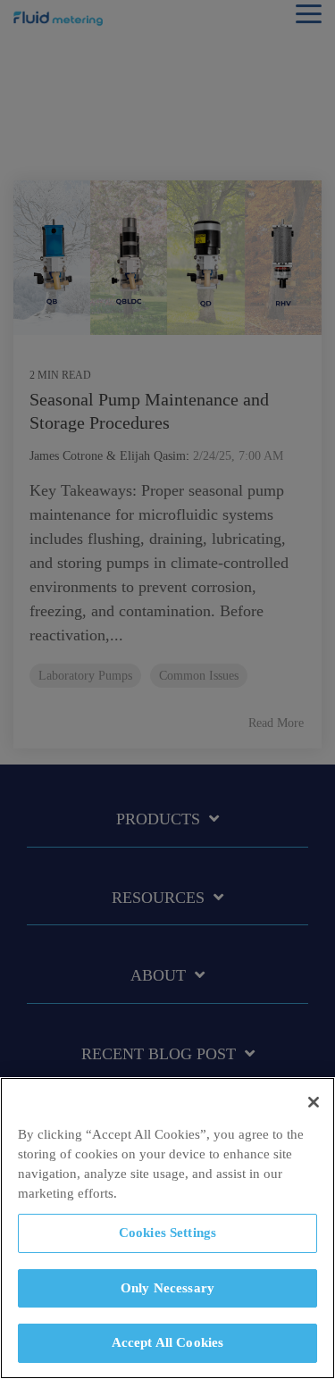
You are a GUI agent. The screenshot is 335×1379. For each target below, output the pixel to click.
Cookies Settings (167, 1232)
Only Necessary (167, 1288)
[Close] (313, 1102)
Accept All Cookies (168, 1342)
